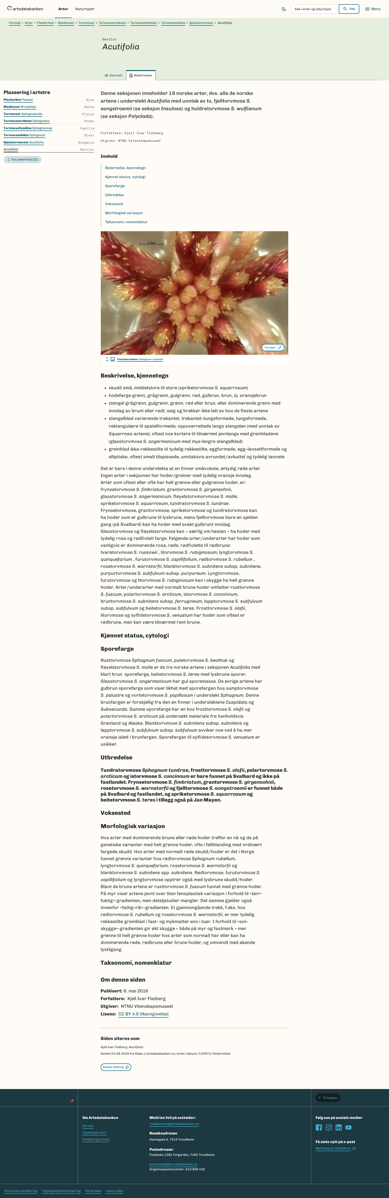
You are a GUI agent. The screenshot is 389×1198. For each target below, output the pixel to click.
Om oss (87, 1126)
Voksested (114, 204)
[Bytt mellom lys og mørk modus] (284, 9)
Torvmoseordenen (112, 23)
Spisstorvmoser (201, 23)
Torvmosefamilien (143, 23)
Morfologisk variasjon (124, 213)
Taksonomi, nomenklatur (126, 222)
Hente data (93, 1191)
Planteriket (45, 23)
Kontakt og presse (95, 1139)
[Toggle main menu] (372, 9)
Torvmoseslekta (173, 23)
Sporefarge (115, 186)
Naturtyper (85, 9)
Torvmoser (87, 23)
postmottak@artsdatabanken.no (173, 1164)
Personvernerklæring (21, 1191)
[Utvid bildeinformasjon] (110, 359)
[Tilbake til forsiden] (25, 9)
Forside (14, 23)
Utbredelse (114, 195)
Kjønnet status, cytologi (125, 177)
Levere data (114, 1191)
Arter (63, 9)
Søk (352, 9)
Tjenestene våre (94, 1132)
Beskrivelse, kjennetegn (125, 168)
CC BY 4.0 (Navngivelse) (143, 1014)
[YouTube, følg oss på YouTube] (348, 1127)
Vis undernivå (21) (24, 159)
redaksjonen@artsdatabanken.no (174, 1124)
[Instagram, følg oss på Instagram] (329, 1127)
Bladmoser (66, 23)
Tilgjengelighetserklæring (61, 1191)
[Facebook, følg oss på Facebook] (319, 1127)
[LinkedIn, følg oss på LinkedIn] (338, 1127)
